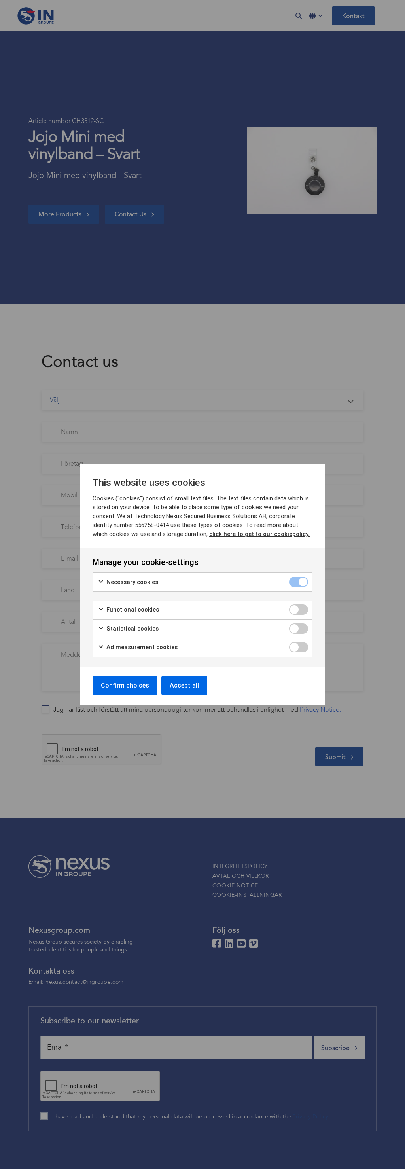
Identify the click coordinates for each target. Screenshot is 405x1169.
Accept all (184, 685)
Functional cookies (132, 609)
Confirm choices (125, 685)
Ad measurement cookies (141, 647)
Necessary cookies (131, 581)
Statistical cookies (132, 628)
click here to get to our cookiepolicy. (259, 534)
